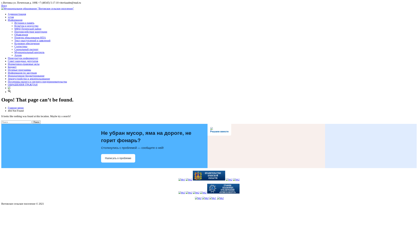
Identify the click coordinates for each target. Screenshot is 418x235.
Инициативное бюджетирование (26, 75)
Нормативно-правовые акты (24, 64)
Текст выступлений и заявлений (32, 40)
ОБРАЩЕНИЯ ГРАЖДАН (23, 84)
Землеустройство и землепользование (29, 78)
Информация (15, 20)
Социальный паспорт (26, 49)
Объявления (21, 34)
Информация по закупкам (22, 72)
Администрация (17, 14)
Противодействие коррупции (30, 31)
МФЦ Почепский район (27, 28)
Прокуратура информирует (23, 58)
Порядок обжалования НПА (30, 37)
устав (11, 17)
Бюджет (12, 67)
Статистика (20, 46)
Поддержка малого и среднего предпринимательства (37, 81)
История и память (24, 23)
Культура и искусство (26, 25)
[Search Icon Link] (9, 91)
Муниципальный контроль (29, 52)
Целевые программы (19, 70)
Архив (18, 55)
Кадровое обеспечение (27, 43)
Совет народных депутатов (23, 61)
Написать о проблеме (118, 158)
